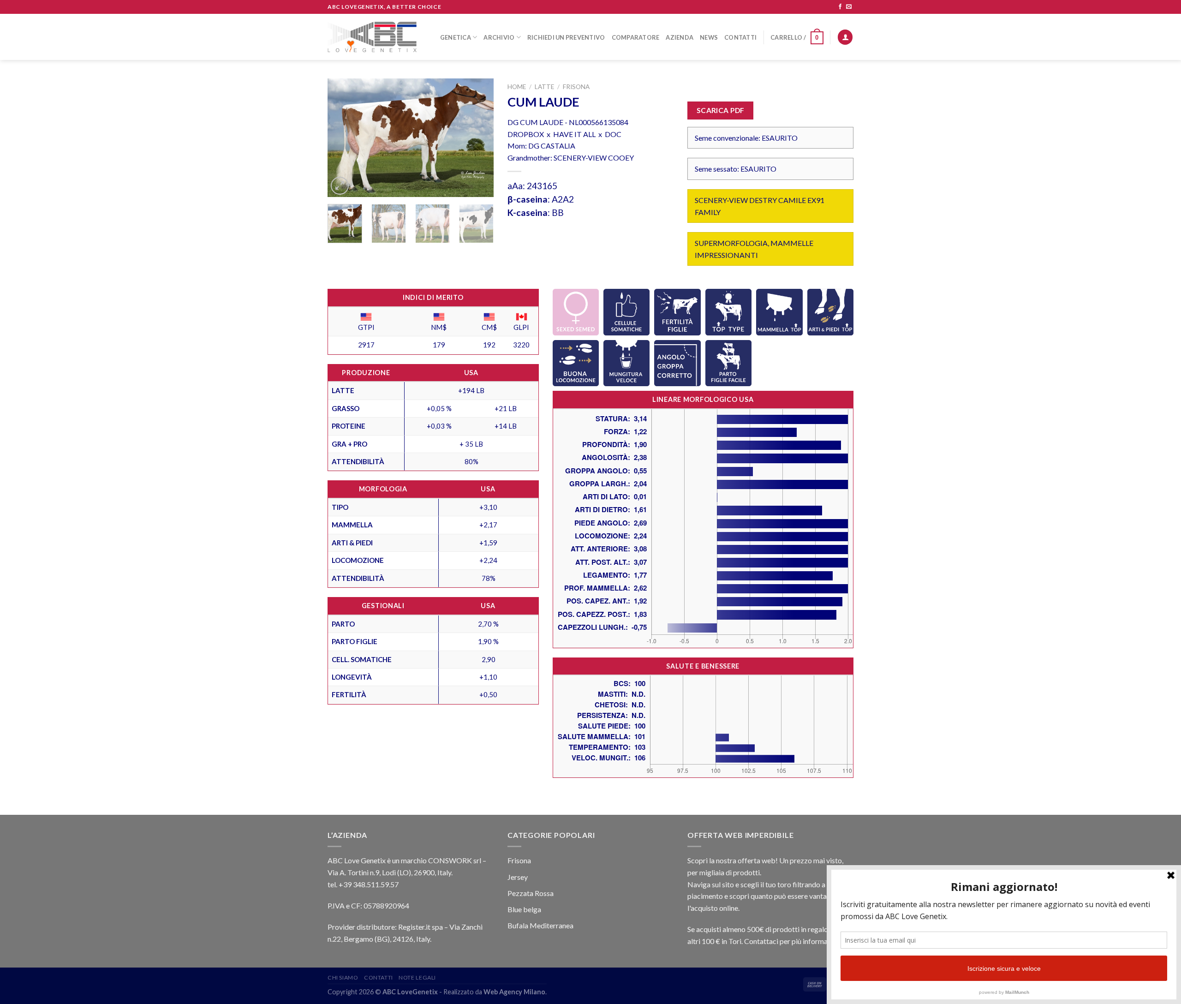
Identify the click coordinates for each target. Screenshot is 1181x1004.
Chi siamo (343, 977)
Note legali (417, 977)
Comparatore (636, 37)
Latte (544, 86)
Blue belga (524, 909)
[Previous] (342, 137)
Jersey (517, 877)
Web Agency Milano (514, 992)
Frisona (576, 86)
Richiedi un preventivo (566, 37)
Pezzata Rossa (530, 893)
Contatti (740, 37)
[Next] (479, 137)
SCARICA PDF (721, 110)
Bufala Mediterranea (540, 925)
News (709, 37)
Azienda (679, 37)
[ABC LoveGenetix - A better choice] (372, 37)
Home (516, 86)
